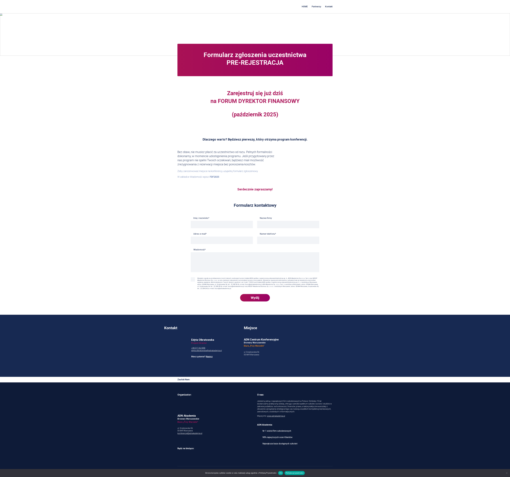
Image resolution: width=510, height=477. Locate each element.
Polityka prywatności (294, 473)
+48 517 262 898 (198, 348)
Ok (280, 473)
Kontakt (329, 6)
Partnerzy (316, 6)
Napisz (209, 356)
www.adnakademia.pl (276, 416)
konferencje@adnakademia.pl (189, 433)
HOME (305, 6)
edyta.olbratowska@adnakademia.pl (206, 350)
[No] (506, 473)
